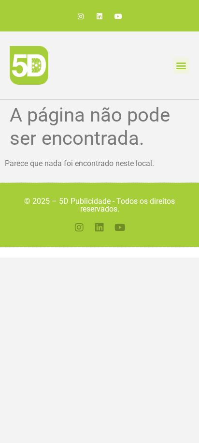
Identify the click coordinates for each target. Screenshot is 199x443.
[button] (181, 66)
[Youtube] (118, 16)
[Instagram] (80, 16)
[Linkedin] (99, 16)
